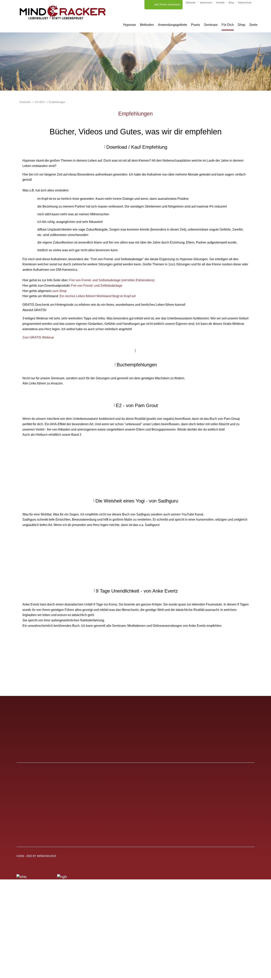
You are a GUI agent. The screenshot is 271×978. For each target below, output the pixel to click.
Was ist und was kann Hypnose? (48, 793)
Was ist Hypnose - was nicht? (45, 816)
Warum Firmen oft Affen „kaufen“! (210, 824)
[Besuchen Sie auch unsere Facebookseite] (251, 857)
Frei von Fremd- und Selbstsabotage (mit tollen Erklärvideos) (112, 280)
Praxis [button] (195, 24)
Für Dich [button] (228, 24)
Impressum (206, 2)
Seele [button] (253, 24)
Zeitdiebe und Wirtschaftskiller (207, 808)
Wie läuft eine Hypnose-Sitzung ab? (51, 808)
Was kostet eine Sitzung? (42, 824)
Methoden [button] (147, 24)
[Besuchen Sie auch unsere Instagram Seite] (234, 857)
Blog (231, 2)
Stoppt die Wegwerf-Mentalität (207, 793)
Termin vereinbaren (119, 824)
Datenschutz (245, 2)
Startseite (190, 2)
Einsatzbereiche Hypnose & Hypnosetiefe (56, 801)
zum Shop (59, 291)
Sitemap (110, 832)
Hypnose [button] (129, 24)
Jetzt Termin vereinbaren (167, 4)
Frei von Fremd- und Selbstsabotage (96, 285)
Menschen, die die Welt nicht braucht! (214, 816)
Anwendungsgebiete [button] (172, 24)
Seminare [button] (211, 24)
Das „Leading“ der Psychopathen (210, 801)
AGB (107, 808)
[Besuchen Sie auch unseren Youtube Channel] (217, 857)
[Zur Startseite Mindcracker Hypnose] (52, 716)
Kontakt (220, 2)
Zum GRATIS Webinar (38, 337)
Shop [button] (241, 24)
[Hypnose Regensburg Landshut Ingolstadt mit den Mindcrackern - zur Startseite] (62, 12)
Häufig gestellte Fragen (122, 793)
